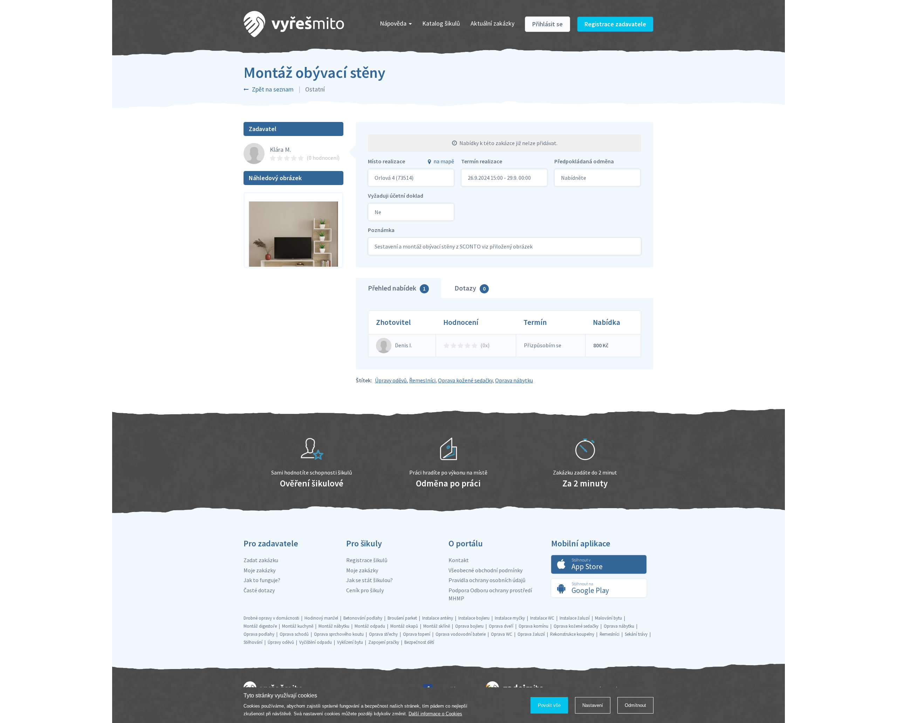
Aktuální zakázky (492, 23)
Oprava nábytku (514, 380)
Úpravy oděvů (391, 380)
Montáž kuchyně (297, 626)
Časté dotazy (259, 590)
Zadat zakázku (261, 560)
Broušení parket (402, 618)
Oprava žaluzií (531, 634)
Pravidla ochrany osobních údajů (487, 580)
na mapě (443, 161)
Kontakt (458, 560)
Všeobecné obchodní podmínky (485, 570)
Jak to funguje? (262, 580)
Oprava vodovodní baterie (461, 634)
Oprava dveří (501, 626)
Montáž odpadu (370, 626)
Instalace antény (437, 618)
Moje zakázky (259, 570)
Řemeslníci (422, 380)
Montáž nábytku (334, 626)
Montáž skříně (436, 626)
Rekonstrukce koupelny (572, 634)
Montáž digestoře (260, 626)
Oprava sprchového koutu (339, 634)
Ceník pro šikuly (365, 590)
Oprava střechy (383, 634)
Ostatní (315, 89)
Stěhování (253, 642)
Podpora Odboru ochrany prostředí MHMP (490, 594)
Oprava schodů (294, 634)
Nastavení (592, 705)
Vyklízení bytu (350, 642)
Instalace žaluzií (575, 618)
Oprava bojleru (469, 626)
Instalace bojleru (473, 618)
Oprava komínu (533, 626)
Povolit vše (549, 705)
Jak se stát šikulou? (369, 580)
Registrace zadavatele (615, 24)
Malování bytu (608, 618)
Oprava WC (501, 634)
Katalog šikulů (441, 23)
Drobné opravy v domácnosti (271, 618)
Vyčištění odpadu (315, 642)
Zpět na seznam (273, 89)
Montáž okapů (404, 626)
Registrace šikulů (367, 560)
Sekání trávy (636, 634)
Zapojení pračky (383, 642)
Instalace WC (542, 618)
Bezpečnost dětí (419, 642)
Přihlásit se (547, 24)
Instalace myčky (510, 618)
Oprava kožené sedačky (465, 380)
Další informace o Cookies (435, 713)
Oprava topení (416, 634)
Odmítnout (635, 705)
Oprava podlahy (259, 634)
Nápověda (393, 23)
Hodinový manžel (321, 618)
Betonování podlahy (362, 618)
